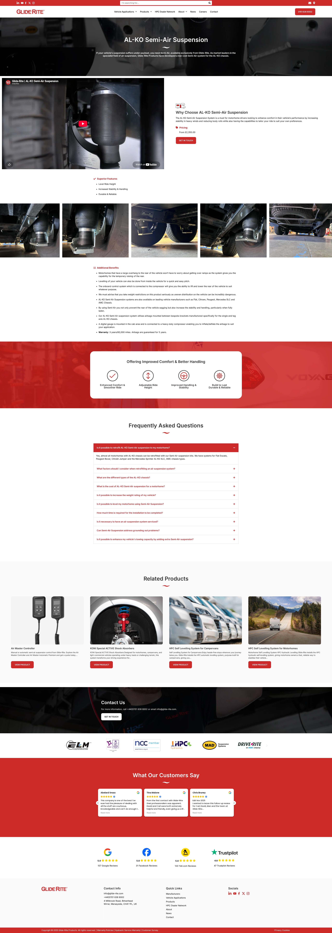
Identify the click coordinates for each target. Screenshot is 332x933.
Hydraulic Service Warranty (127, 930)
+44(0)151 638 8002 (137, 709)
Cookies (286, 930)
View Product (22, 664)
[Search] (209, 3)
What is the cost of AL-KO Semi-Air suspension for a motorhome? (131, 486)
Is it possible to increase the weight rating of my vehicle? (126, 495)
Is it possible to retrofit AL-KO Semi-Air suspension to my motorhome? (133, 447)
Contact (214, 11)
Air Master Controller (23, 648)
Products (144, 11)
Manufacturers (173, 894)
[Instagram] (33, 3)
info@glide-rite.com (166, 709)
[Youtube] (21, 3)
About (181, 11)
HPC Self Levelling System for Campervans (193, 648)
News (193, 11)
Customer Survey (150, 930)
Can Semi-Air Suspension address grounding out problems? (128, 530)
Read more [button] (105, 813)
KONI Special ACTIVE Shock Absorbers (112, 648)
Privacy (277, 930)
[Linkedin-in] (18, 3)
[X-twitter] (29, 3)
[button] (1, 231)
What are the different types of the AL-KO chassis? (123, 477)
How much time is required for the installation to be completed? (130, 513)
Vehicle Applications (124, 11)
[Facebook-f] (25, 3)
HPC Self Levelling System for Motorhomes (273, 648)
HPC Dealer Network (165, 11)
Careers (203, 11)
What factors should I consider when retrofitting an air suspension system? (136, 468)
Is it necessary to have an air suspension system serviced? (127, 521)
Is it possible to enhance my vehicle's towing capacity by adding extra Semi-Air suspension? (145, 539)
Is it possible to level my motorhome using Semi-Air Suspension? (130, 504)
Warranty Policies (105, 930)
